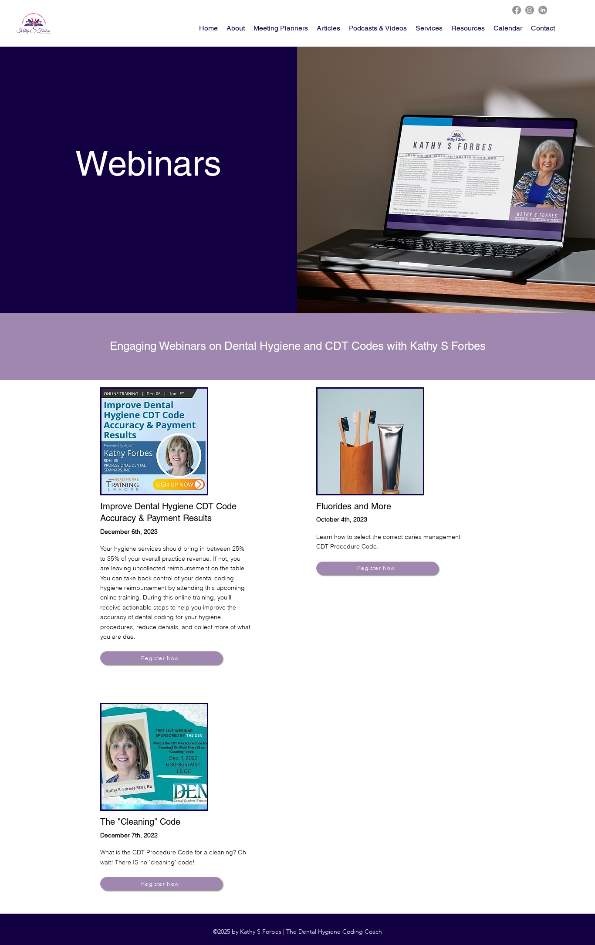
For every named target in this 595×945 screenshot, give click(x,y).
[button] (468, 28)
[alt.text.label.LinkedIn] (542, 10)
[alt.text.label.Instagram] (529, 10)
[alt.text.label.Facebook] (516, 10)
